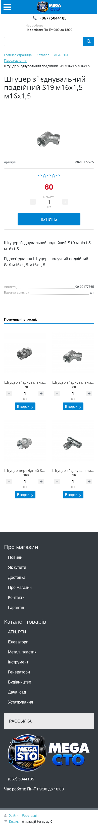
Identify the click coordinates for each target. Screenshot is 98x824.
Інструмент (18, 662)
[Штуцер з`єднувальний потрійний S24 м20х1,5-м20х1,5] (73, 441)
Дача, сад (17, 692)
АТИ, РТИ (17, 632)
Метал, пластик (22, 652)
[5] (58, 175)
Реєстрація (30, 815)
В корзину (25, 406)
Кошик (14, 821)
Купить (49, 219)
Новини (15, 557)
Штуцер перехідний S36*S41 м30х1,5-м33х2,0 (43, 470)
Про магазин (20, 587)
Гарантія (16, 607)
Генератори (19, 672)
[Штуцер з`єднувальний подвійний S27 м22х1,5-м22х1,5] (73, 353)
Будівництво (19, 682)
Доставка (16, 577)
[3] (49, 175)
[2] (44, 175)
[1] (40, 175)
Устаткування (20, 702)
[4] (54, 175)
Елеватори (18, 642)
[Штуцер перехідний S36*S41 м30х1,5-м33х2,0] (25, 441)
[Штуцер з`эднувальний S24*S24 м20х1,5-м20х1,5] (25, 353)
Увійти (13, 815)
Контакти (16, 597)
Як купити (17, 567)
